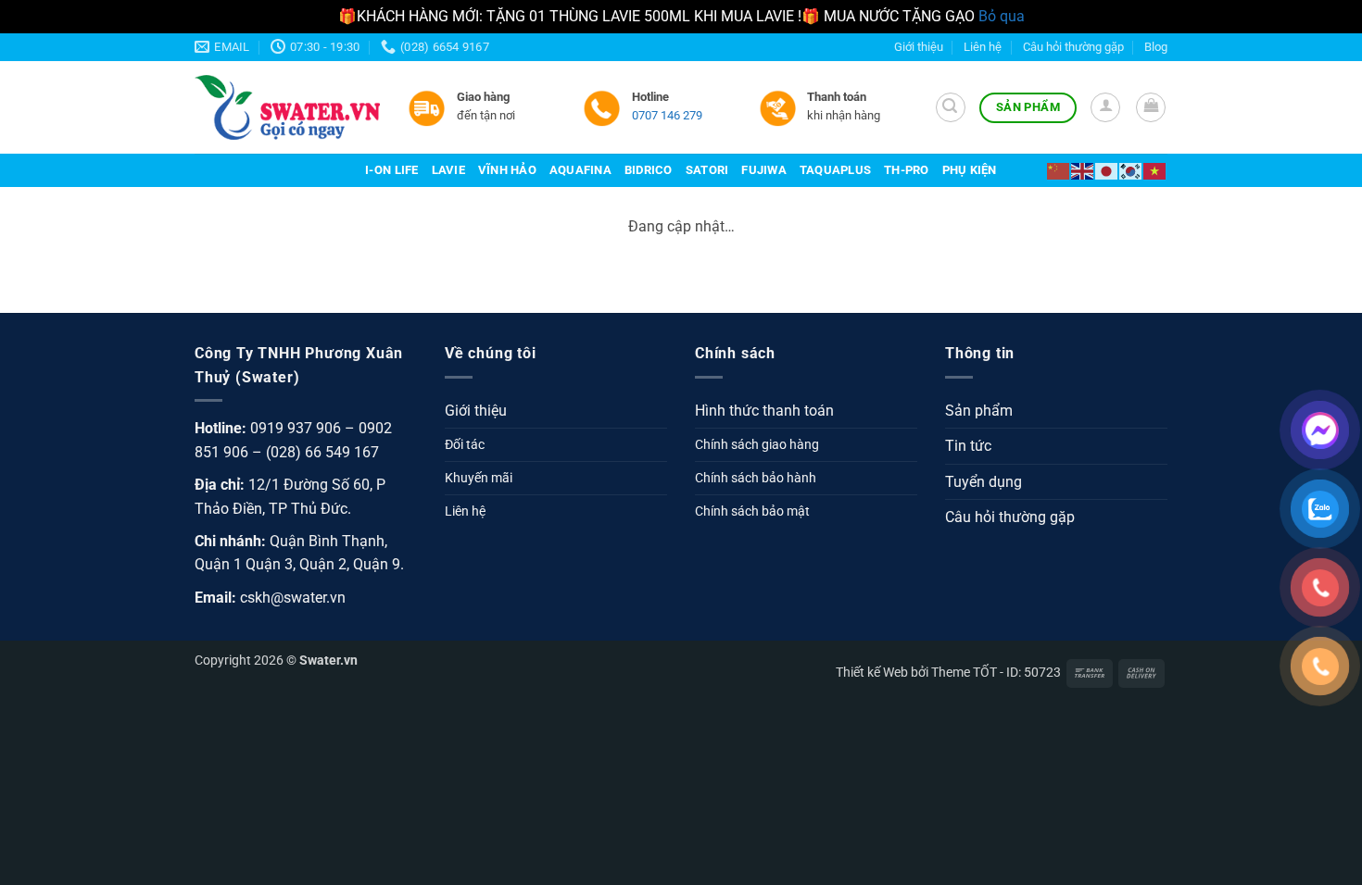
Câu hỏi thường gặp (1073, 47)
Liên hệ (983, 47)
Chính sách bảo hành (755, 478)
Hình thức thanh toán (764, 410)
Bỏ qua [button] (1001, 16)
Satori (707, 170)
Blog (1155, 47)
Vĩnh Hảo (507, 170)
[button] (950, 107)
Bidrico (648, 170)
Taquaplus (835, 170)
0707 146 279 (667, 115)
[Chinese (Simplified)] (1059, 169)
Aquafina (580, 170)
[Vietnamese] (1155, 169)
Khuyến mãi (478, 478)
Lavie (448, 170)
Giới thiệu (918, 47)
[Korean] (1131, 169)
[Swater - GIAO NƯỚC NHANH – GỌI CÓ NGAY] (287, 107)
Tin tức (968, 446)
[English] (1083, 169)
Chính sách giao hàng (757, 445)
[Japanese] (1107, 169)
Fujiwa (764, 170)
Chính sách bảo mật (752, 511)
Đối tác (465, 445)
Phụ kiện (969, 170)
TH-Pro (906, 170)
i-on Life (391, 170)
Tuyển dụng (983, 482)
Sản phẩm (979, 410)
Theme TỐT (964, 672)
